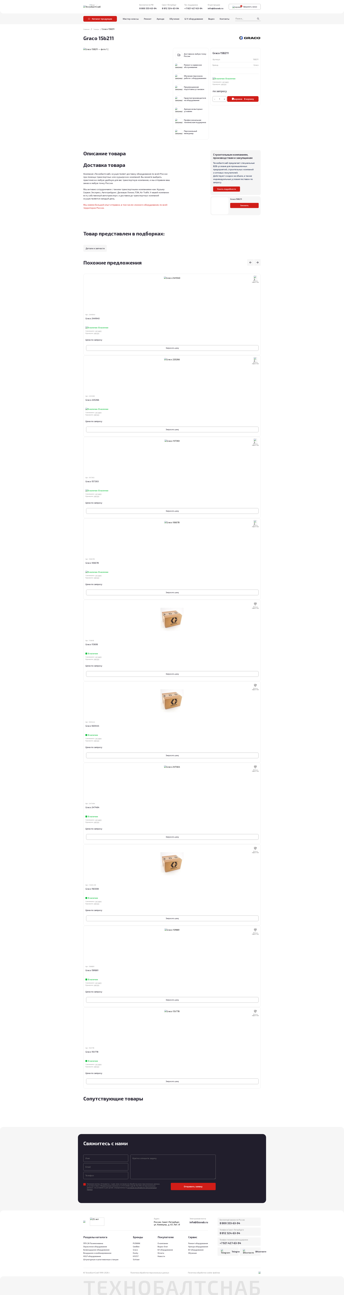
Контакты (224, 18)
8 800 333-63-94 (148, 8)
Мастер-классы (131, 18)
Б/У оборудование (194, 18)
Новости (161, 1256)
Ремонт (147, 18)
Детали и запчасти (95, 248)
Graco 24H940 (92, 318)
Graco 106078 (92, 563)
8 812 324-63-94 (170, 8)
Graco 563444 (92, 725)
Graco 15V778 (91, 1051)
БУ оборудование (196, 1250)
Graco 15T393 (92, 481)
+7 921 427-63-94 (193, 8)
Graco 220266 (92, 400)
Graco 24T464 (92, 807)
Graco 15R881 (91, 970)
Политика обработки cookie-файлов (204, 1272)
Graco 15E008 (92, 888)
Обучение (174, 18)
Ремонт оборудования (198, 1243)
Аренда (160, 18)
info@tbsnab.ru (215, 8)
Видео (211, 18)
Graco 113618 (91, 644)
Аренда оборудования (198, 1246)
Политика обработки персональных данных (149, 1272)
